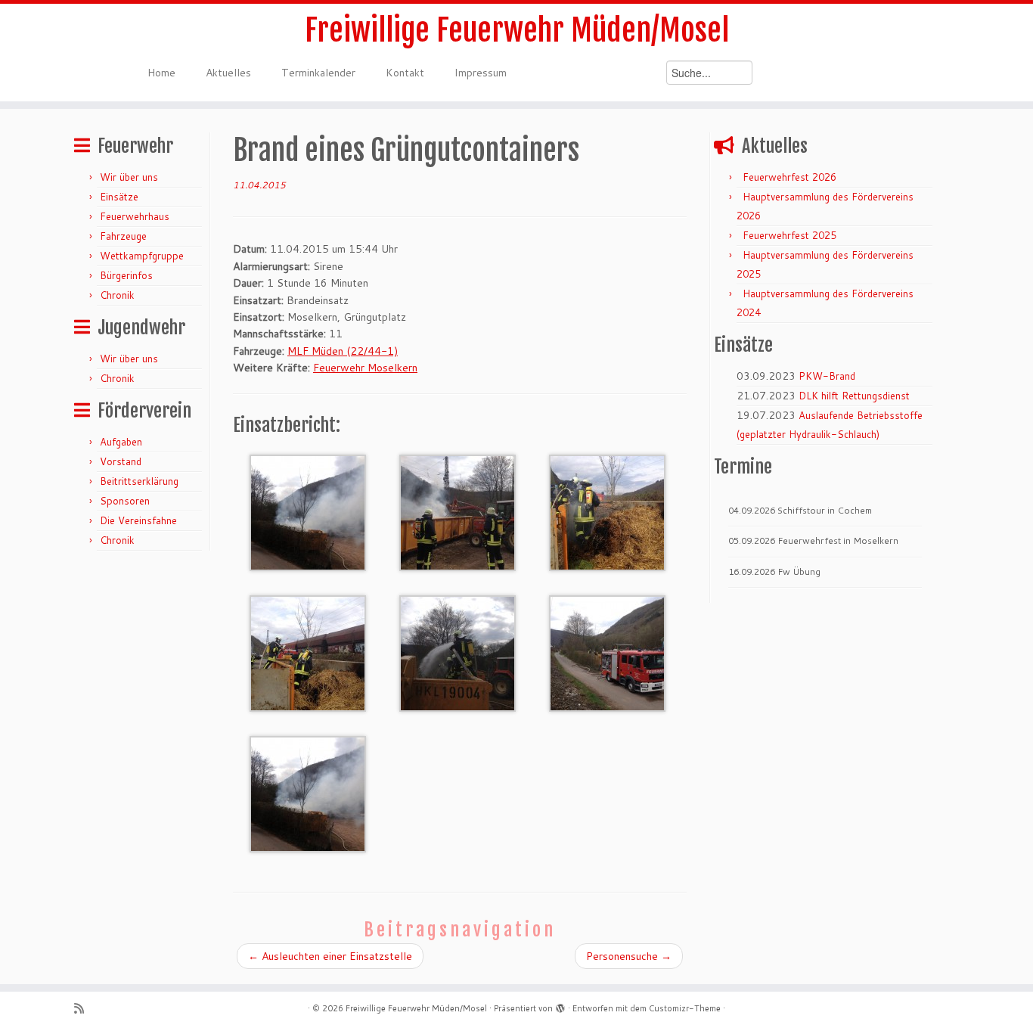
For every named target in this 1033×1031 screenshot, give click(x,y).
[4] (308, 652)
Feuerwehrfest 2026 (789, 177)
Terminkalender (318, 72)
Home (161, 72)
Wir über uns (129, 177)
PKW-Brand (827, 376)
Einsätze (119, 196)
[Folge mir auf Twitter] (103, 1009)
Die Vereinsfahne (138, 520)
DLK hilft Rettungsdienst (854, 395)
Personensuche (629, 956)
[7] (308, 792)
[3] (607, 511)
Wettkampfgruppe (142, 255)
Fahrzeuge (123, 236)
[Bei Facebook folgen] (122, 1009)
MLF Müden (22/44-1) (342, 351)
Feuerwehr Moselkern (365, 367)
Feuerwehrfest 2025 (789, 235)
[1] (308, 511)
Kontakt (405, 72)
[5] (457, 652)
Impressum (480, 72)
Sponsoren (125, 501)
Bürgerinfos (126, 275)
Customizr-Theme (685, 1008)
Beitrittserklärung (139, 481)
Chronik (117, 295)
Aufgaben (121, 442)
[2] (457, 511)
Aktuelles (228, 72)
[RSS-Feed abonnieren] (84, 1009)
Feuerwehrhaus (134, 216)
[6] (607, 652)
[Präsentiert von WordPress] (560, 1005)
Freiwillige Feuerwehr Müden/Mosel (517, 30)
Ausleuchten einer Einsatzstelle (330, 956)
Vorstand (120, 461)
